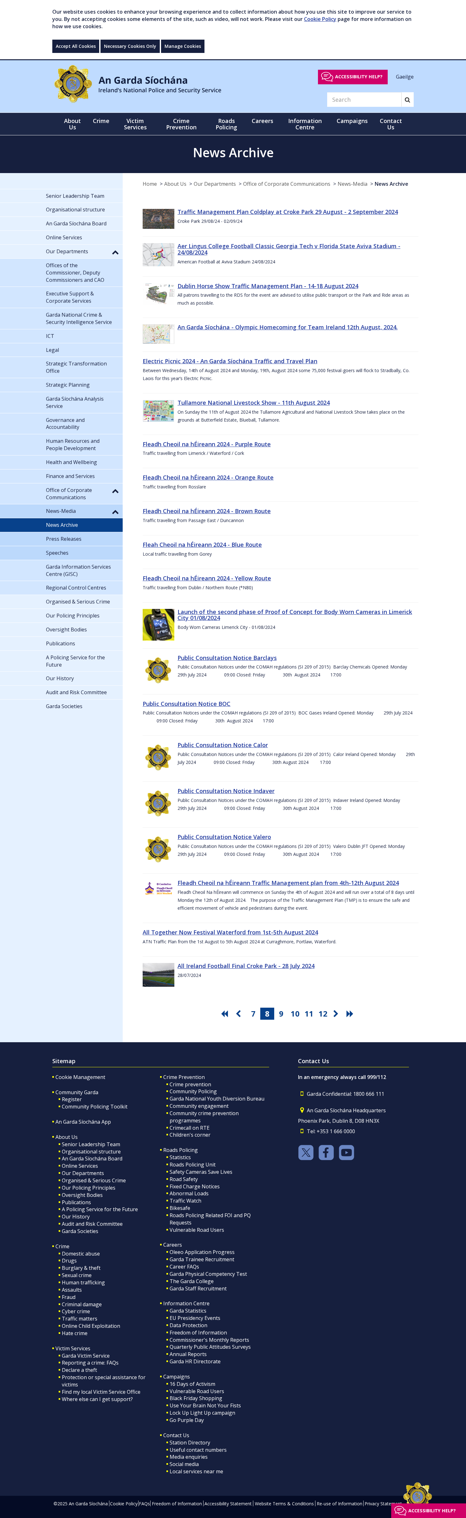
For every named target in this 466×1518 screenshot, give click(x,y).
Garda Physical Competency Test (208, 1273)
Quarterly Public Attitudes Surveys (210, 1346)
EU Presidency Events (195, 1318)
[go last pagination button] (351, 1014)
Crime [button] (101, 121)
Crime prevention (190, 1084)
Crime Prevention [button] (181, 124)
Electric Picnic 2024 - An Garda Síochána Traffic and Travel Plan (230, 361)
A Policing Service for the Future (100, 1209)
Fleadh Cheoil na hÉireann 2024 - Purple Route (207, 444)
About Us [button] (72, 124)
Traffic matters (79, 1318)
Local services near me (196, 1471)
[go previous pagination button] (239, 1014)
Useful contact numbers (198, 1449)
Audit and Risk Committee (92, 1223)
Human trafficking (83, 1282)
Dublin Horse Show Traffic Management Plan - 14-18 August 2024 (268, 286)
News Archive (391, 183)
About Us (175, 183)
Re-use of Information (339, 1504)
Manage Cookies (183, 46)
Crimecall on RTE (190, 1127)
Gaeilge (405, 76)
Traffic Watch (185, 1200)
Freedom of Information (198, 1332)
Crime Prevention (184, 1077)
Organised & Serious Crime (94, 1180)
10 (295, 1013)
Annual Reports (188, 1354)
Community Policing (193, 1091)
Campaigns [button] (352, 121)
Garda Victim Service (86, 1355)
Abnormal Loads (189, 1193)
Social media (184, 1464)
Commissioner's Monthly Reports (209, 1339)
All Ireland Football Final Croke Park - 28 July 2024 (246, 966)
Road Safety (184, 1179)
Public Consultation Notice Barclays (227, 658)
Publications (76, 1202)
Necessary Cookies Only (130, 46)
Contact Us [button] (391, 124)
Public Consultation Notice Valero (224, 837)
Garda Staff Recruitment (198, 1288)
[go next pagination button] (337, 1014)
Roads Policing (180, 1150)
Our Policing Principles (88, 1187)
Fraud (68, 1297)
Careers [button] (262, 121)
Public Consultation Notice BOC (186, 703)
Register (72, 1099)
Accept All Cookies (76, 46)
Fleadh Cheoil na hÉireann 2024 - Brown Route (207, 511)
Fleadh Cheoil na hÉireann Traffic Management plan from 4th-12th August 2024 (288, 883)
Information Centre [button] (305, 124)
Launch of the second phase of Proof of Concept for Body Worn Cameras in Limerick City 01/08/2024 (295, 615)
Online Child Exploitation (91, 1325)
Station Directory (190, 1442)
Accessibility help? (359, 77)
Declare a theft (79, 1369)
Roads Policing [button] (226, 124)
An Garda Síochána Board (92, 1158)
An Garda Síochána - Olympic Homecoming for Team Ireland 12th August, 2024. (288, 327)
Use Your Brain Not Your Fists (205, 1405)
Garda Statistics (188, 1310)
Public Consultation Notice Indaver (226, 791)
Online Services (80, 1165)
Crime (62, 1246)
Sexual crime (77, 1275)
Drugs (69, 1260)
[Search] (407, 99)
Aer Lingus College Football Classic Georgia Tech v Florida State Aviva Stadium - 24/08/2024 (289, 249)
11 (309, 1013)
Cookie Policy (320, 19)
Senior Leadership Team (91, 1144)
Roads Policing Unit (193, 1164)
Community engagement (199, 1105)
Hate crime (74, 1333)
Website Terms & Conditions (284, 1504)
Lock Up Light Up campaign (202, 1412)
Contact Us (176, 1435)
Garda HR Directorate (195, 1361)
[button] (115, 252)
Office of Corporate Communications (286, 183)
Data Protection (188, 1325)
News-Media (352, 183)
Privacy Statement (383, 1504)
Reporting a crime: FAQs (90, 1362)
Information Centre (186, 1303)
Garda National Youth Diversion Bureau (217, 1098)
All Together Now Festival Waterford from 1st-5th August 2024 (230, 932)
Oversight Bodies (82, 1195)
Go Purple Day (187, 1420)
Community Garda (76, 1092)
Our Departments (215, 183)
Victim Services (72, 1348)
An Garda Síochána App (83, 1121)
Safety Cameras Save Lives (201, 1171)
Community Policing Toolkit (94, 1106)
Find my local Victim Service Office (101, 1391)
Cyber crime (76, 1311)
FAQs (144, 1504)
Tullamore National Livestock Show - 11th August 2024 (254, 402)
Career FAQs (184, 1266)
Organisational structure (91, 1151)
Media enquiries (189, 1456)
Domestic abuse (81, 1253)
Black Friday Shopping (196, 1398)
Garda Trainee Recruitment (202, 1259)
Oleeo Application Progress (202, 1252)
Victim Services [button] (135, 124)
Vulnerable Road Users (197, 1229)
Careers (172, 1244)
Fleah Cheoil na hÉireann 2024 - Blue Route (202, 544)
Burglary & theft (81, 1267)
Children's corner (190, 1134)
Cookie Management (80, 1077)
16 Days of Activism (192, 1383)
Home (150, 183)
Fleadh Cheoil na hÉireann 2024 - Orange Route (208, 477)
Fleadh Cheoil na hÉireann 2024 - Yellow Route (207, 578)
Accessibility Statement (228, 1504)
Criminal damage (82, 1304)
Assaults (72, 1289)
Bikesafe (180, 1208)
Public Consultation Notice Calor (223, 745)
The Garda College (192, 1281)
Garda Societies (80, 1231)
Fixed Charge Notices (195, 1186)
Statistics (180, 1157)
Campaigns (176, 1376)
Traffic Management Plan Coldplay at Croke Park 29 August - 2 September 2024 (288, 212)
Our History (76, 1216)
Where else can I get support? (97, 1399)
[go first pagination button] (225, 1014)
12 (323, 1013)
